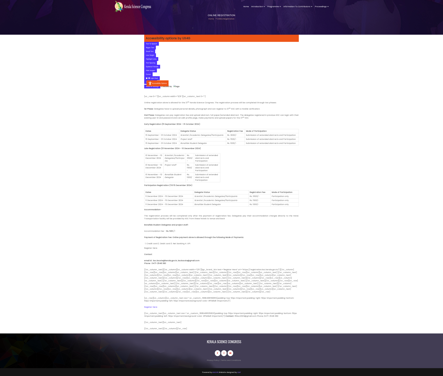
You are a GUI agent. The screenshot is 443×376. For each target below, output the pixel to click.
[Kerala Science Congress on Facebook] (217, 353)
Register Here (150, 307)
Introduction (257, 6)
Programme (273, 6)
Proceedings (321, 6)
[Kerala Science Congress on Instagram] (224, 353)
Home (246, 6)
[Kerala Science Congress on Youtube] (230, 353)
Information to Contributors (296, 6)
